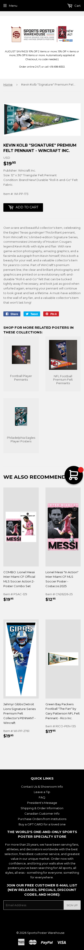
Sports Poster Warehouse (46, 933)
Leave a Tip (42, 792)
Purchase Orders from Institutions (42, 819)
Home (8, 84)
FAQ (42, 797)
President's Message (42, 803)
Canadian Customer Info (42, 813)
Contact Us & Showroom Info (42, 786)
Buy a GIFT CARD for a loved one (42, 824)
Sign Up (72, 905)
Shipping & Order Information (42, 808)
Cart (77, 5)
